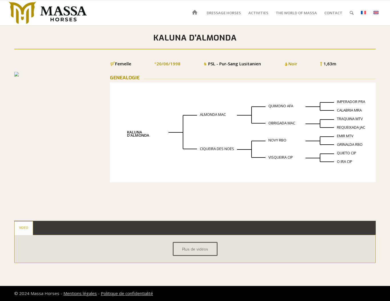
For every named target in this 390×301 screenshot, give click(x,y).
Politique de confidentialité (127, 293)
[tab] (23, 228)
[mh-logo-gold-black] (48, 12)
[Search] (351, 12)
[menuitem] (195, 12)
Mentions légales (80, 293)
